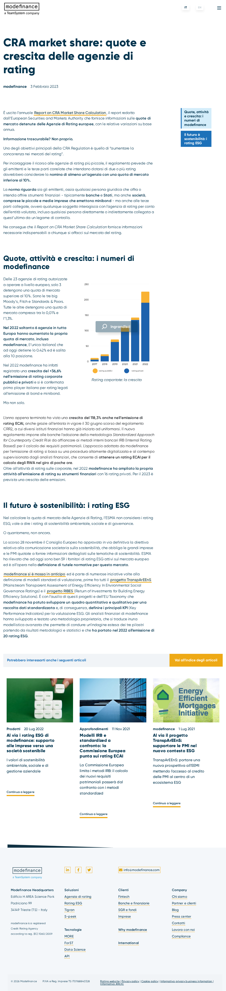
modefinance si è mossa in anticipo (34, 574)
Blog (175, 910)
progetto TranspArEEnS (130, 580)
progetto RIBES (60, 591)
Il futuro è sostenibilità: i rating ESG (195, 139)
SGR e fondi (127, 910)
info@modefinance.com (142, 870)
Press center (181, 916)
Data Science (75, 950)
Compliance (181, 936)
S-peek (70, 916)
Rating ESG (73, 903)
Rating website (109, 981)
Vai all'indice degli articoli (196, 660)
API (67, 956)
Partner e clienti (184, 903)
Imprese (124, 916)
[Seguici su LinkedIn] (67, 870)
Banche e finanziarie (134, 903)
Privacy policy (130, 981)
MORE (68, 936)
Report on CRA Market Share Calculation (70, 112)
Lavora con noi (183, 930)
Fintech (124, 897)
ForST (68, 943)
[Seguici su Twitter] (89, 870)
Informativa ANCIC (112, 983)
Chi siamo (179, 897)
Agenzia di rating (77, 897)
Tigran (69, 910)
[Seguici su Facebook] (78, 870)
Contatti (178, 923)
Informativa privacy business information (186, 981)
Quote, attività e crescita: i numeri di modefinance (196, 118)
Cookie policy (149, 981)
